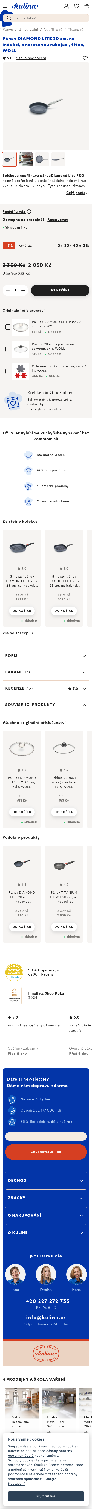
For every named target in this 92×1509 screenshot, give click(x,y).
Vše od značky (15, 633)
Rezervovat (57, 220)
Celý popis (75, 193)
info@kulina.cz (46, 1317)
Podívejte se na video (44, 409)
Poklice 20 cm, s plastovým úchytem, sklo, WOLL (53, 346)
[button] (22, 923)
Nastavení (16, 1483)
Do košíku (60, 290)
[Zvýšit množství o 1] (23, 290)
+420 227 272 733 (46, 1301)
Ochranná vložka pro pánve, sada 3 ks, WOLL (59, 368)
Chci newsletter (46, 1151)
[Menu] (5, 6)
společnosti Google (40, 1479)
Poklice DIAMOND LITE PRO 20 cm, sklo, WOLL (56, 324)
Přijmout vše (46, 1496)
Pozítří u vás (14, 212)
